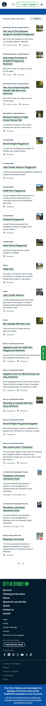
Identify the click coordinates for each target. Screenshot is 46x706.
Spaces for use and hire (14, 601)
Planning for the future (14, 594)
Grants (6, 605)
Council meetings (10, 627)
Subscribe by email (14, 644)
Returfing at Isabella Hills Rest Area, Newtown (18, 404)
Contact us (8, 609)
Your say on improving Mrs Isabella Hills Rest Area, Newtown (16, 90)
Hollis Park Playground (14, 190)
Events (5, 623)
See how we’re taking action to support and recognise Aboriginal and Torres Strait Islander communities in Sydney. (23, 700)
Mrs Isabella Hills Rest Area (16, 323)
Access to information (12, 663)
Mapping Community (13, 539)
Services (7, 590)
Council (6, 613)
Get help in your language (13, 635)
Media (5, 679)
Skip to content (6, 2)
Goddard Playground (13, 219)
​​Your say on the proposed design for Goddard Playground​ (18, 33)
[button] (43, 353)
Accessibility (8, 675)
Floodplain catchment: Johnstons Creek (14, 477)
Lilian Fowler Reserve (13, 295)
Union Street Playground (15, 245)
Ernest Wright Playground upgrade (20, 423)
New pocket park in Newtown (18, 447)
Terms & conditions (10, 671)
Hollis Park (8, 268)
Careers (6, 631)
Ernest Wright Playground (16, 143)
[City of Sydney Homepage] (4, 4)
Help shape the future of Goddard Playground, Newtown (15, 60)
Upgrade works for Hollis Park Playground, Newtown (18, 349)
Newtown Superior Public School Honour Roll (15, 118)
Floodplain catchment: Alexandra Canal (14, 509)
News (5, 619)
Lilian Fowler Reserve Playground (19, 167)
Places (6, 597)
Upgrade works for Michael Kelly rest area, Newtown (21, 375)
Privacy (6, 667)
